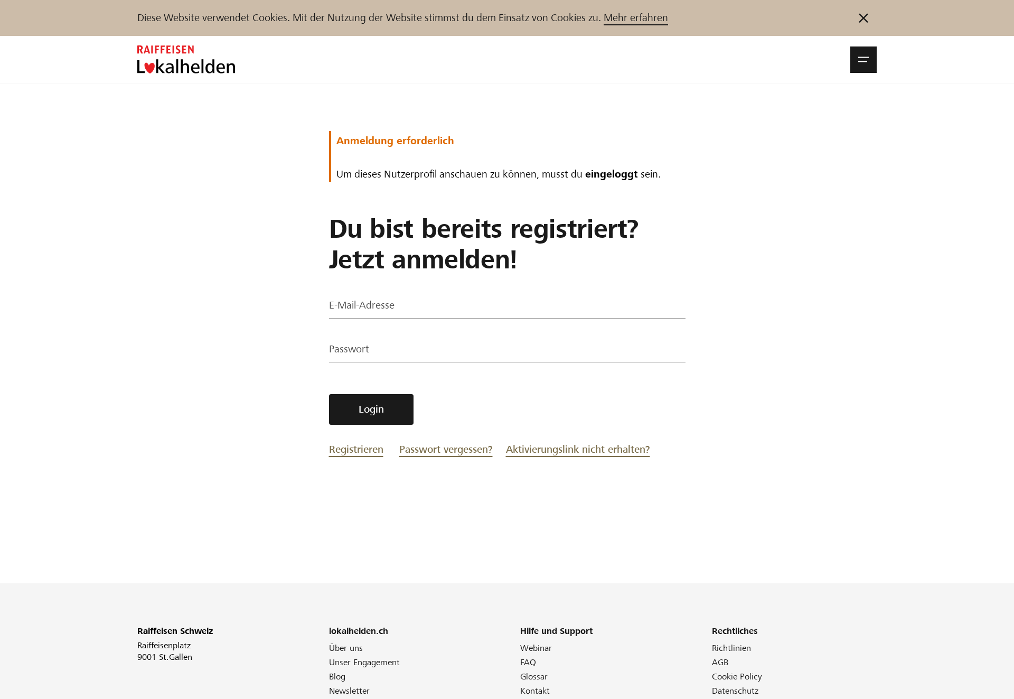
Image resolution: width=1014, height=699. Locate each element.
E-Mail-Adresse (362, 305)
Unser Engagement (364, 662)
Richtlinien (731, 648)
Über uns (346, 648)
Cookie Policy (737, 677)
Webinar (536, 648)
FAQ (528, 662)
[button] (863, 59)
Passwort (349, 349)
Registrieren (356, 449)
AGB (720, 662)
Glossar (534, 677)
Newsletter (349, 691)
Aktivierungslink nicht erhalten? (578, 449)
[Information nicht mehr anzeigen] (863, 18)
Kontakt (535, 691)
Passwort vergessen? (446, 449)
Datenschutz (735, 691)
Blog (337, 677)
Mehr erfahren (636, 18)
